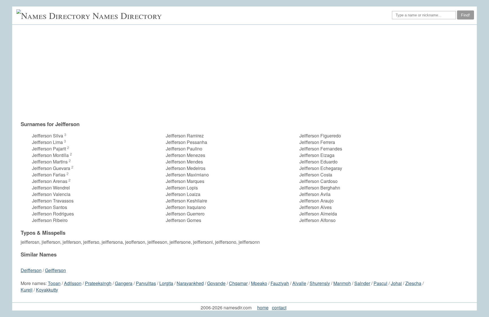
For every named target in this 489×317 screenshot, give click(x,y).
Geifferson (55, 270)
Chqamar (238, 283)
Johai (396, 283)
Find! (465, 15)
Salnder (362, 283)
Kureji (27, 289)
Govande (216, 283)
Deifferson (31, 270)
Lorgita (166, 283)
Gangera (123, 283)
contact (279, 307)
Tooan (54, 283)
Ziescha (413, 283)
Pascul (380, 283)
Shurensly (320, 283)
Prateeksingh (98, 283)
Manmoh (342, 283)
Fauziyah (280, 283)
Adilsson (73, 283)
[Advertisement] (224, 75)
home (263, 307)
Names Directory (127, 15)
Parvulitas (146, 283)
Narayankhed (190, 283)
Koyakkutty (47, 289)
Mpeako (259, 283)
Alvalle (299, 283)
